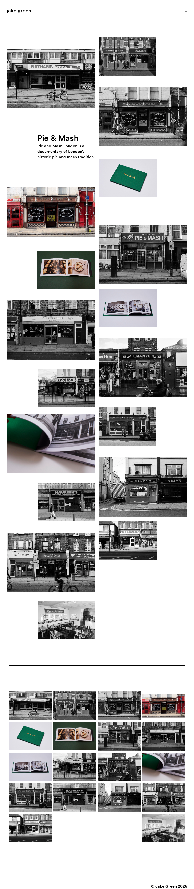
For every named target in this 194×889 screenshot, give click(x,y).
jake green (19, 10)
